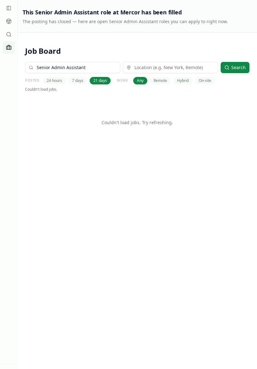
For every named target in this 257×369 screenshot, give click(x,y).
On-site (205, 80)
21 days (100, 80)
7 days (77, 80)
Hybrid (183, 80)
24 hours (54, 80)
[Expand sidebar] (8, 8)
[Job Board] (9, 47)
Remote (160, 80)
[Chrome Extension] (9, 21)
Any (140, 80)
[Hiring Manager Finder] (9, 34)
